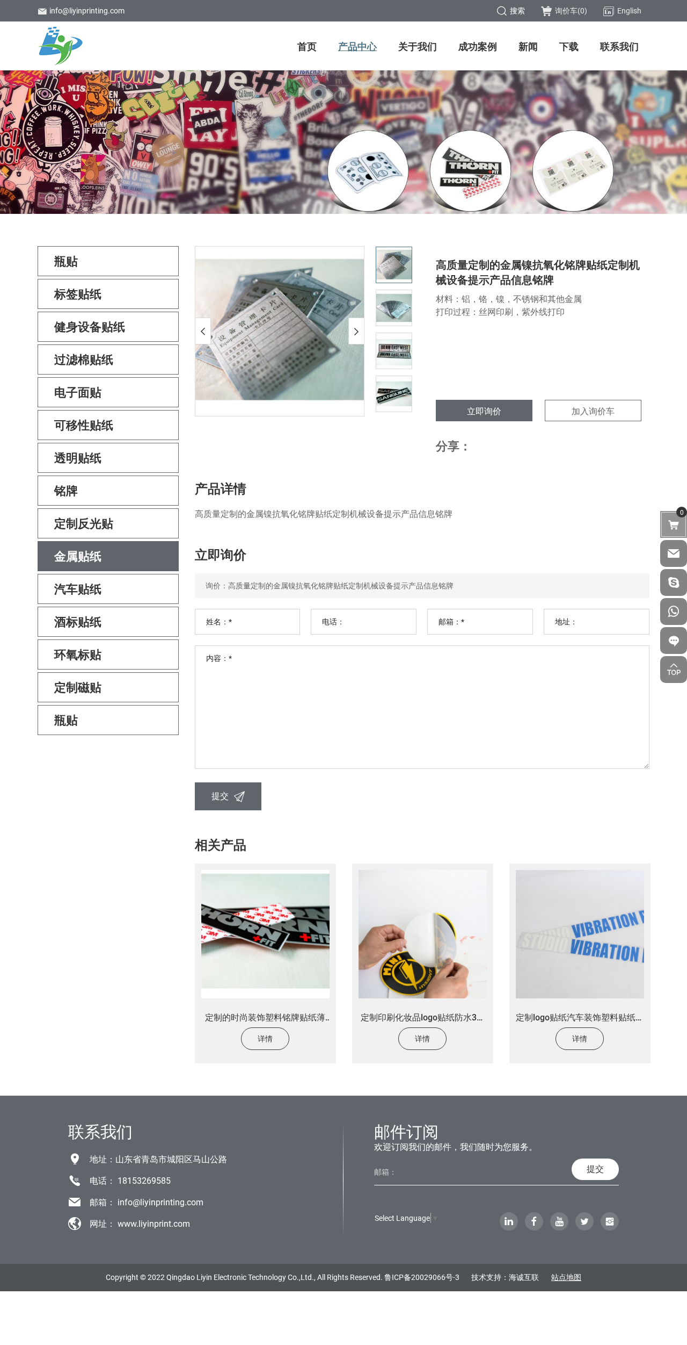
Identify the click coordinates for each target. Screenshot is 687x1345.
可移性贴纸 (83, 425)
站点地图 (566, 1277)
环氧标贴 (77, 654)
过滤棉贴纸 (83, 359)
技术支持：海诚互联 (505, 1277)
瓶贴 (66, 261)
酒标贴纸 (77, 621)
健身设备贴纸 (89, 326)
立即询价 (484, 410)
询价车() (571, 10)
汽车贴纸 (77, 588)
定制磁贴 (77, 687)
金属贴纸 (77, 556)
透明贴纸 (77, 457)
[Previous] (203, 331)
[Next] (356, 331)
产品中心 (357, 46)
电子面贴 (77, 392)
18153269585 (144, 1180)
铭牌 (66, 490)
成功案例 (477, 46)
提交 (220, 795)
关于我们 (417, 46)
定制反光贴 (83, 523)
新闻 (528, 46)
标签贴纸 (77, 293)
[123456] (673, 611)
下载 (569, 46)
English (629, 10)
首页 (307, 46)
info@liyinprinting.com (87, 10)
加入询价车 (593, 410)
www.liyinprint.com (154, 1223)
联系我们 (619, 46)
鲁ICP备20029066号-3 (421, 1277)
